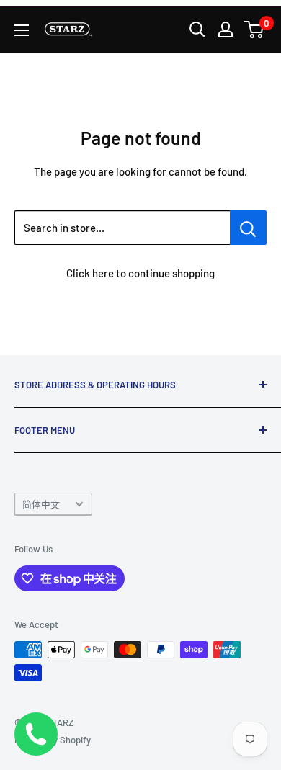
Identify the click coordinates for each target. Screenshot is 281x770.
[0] (255, 29)
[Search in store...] (248, 227)
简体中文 (41, 504)
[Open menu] (21, 30)
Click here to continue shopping (140, 273)
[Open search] (197, 29)
